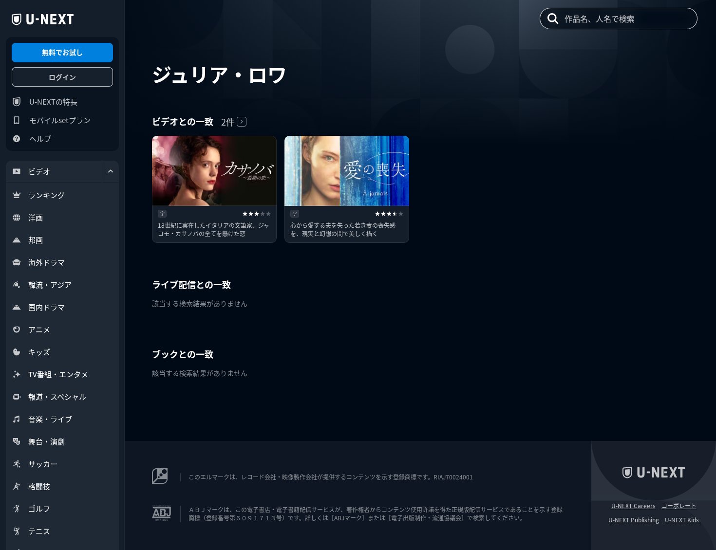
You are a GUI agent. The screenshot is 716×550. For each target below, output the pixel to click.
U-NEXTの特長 (53, 101)
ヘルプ (40, 138)
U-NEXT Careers (633, 506)
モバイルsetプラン (60, 120)
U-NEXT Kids (682, 520)
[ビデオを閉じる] (110, 171)
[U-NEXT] (43, 19)
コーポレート (679, 506)
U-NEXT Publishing (633, 520)
